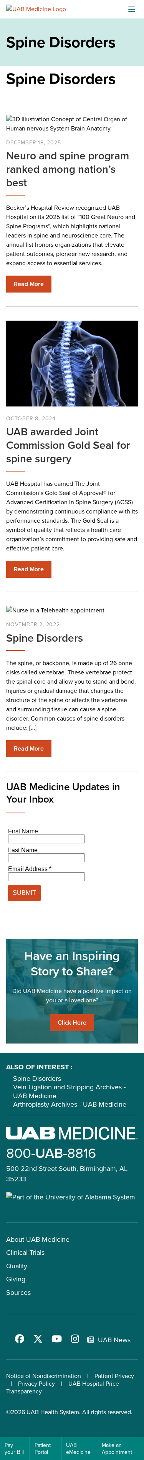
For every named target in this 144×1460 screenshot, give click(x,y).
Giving (15, 1279)
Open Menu (132, 9)
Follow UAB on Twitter (38, 1339)
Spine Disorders (37, 1079)
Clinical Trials (25, 1253)
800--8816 (51, 1153)
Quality (16, 1266)
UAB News (114, 1340)
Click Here (72, 1022)
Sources (18, 1293)
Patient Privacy (114, 1375)
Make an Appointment (117, 1448)
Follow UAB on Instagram (75, 1339)
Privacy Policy (36, 1383)
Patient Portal (43, 1448)
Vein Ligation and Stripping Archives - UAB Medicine (69, 1091)
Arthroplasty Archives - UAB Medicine (69, 1104)
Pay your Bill (14, 1448)
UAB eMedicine (78, 1448)
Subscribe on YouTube (56, 1339)
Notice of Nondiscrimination (43, 1375)
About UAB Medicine (38, 1239)
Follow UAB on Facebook (19, 1339)
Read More (29, 283)
